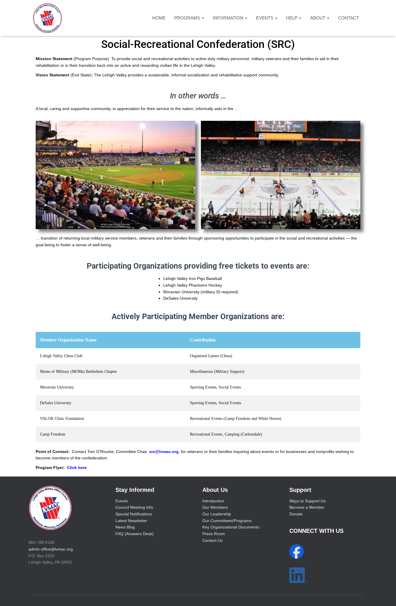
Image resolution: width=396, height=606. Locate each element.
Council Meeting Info (134, 507)
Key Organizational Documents (230, 527)
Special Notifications (133, 514)
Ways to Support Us (307, 501)
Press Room (213, 533)
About (318, 17)
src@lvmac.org (164, 451)
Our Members (215, 507)
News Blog (125, 527)
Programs (187, 17)
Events (265, 17)
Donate (296, 514)
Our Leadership (216, 514)
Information (228, 17)
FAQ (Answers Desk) (134, 533)
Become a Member (306, 507)
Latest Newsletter (131, 520)
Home (159, 17)
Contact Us (212, 540)
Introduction (213, 501)
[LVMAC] (47, 18)
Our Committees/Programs (227, 520)
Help (292, 17)
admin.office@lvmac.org (50, 549)
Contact (348, 17)
